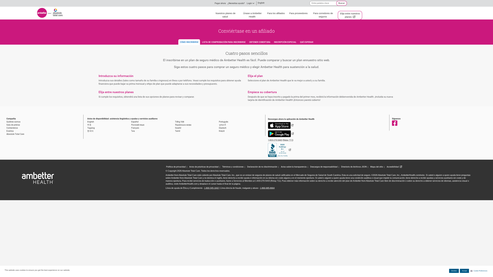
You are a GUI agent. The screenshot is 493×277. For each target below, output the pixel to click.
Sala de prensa (13, 125)
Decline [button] (454, 271)
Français (135, 128)
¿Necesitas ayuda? (236, 3)
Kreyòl (222, 131)
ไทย (133, 131)
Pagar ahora (220, 3)
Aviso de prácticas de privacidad (204, 167)
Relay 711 (287, 140)
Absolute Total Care (15, 134)
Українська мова (183, 125)
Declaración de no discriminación (262, 167)
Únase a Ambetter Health (252, 15)
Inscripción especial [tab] (285, 42)
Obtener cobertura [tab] (259, 42)
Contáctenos (12, 128)
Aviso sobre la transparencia (294, 167)
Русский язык (137, 125)
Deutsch (222, 128)
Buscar (341, 3)
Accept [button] (464, 271)
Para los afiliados (276, 13)
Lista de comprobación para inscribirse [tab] (224, 42)
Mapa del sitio (376, 167)
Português (223, 122)
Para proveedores (298, 13)
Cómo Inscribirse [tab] (189, 42)
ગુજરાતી (222, 125)
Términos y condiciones (233, 167)
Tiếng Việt (179, 122)
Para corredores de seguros (323, 15)
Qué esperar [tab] (306, 42)
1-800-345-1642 (211, 188)
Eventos (10, 131)
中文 (89, 125)
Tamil (177, 131)
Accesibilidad (393, 167)
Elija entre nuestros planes (351, 15)
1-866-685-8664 (267, 188)
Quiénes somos (13, 122)
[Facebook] (394, 123)
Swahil (178, 128)
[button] (479, 271)
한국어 (90, 131)
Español (135, 122)
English (90, 122)
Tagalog (91, 128)
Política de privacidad (176, 167)
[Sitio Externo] (279, 150)
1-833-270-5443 (275, 140)
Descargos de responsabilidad (324, 167)
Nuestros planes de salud (225, 15)
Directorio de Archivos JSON (354, 167)
